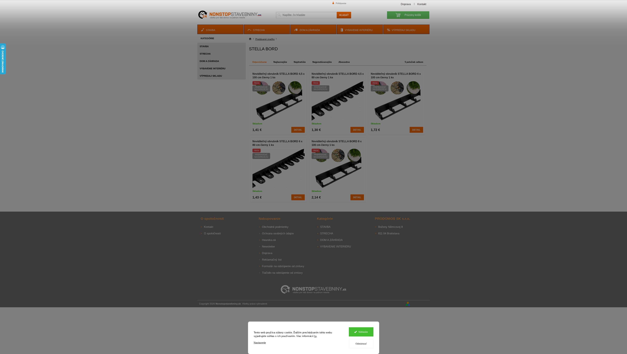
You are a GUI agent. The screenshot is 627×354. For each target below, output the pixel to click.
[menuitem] (220, 29)
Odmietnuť (361, 343)
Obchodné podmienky (275, 226)
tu (315, 336)
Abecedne (344, 62)
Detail (298, 129)
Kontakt (421, 4)
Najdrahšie (300, 62)
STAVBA (204, 46)
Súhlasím (363, 332)
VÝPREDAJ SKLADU (211, 76)
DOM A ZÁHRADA (209, 61)
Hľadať (344, 15)
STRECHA (205, 53)
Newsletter (268, 246)
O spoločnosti (212, 233)
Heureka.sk (269, 240)
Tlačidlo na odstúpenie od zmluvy (282, 272)
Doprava (406, 4)
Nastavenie (260, 342)
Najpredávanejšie (322, 62)
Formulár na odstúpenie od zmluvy (283, 266)
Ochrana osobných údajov (278, 233)
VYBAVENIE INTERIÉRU (212, 68)
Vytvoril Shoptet (420, 303)
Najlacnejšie (280, 62)
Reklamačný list (272, 259)
